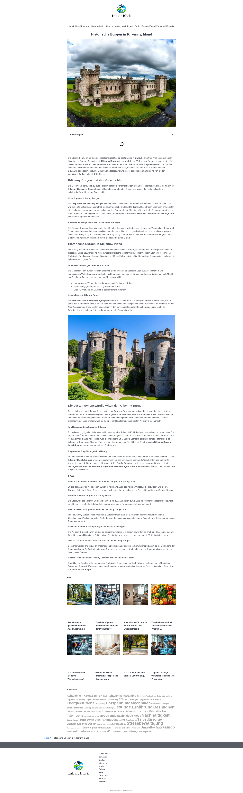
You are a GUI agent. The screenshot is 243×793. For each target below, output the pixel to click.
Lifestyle (109, 26)
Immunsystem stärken (118, 711)
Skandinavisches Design (81, 723)
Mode (117, 26)
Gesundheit (97, 26)
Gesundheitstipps (74, 712)
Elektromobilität (152, 699)
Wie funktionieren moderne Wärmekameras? (76, 675)
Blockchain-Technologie (146, 696)
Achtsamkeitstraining (122, 695)
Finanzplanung (91, 708)
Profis (137, 26)
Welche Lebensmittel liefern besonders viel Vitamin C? (162, 625)
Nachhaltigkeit (156, 715)
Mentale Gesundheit (91, 716)
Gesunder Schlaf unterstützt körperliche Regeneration (106, 675)
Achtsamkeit (75, 695)
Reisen (145, 26)
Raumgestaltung (113, 719)
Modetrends (107, 715)
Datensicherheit (164, 696)
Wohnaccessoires (96, 731)
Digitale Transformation (96, 700)
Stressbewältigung (145, 723)
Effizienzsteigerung (131, 699)
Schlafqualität (131, 720)
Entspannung (100, 704)
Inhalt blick (74, 26)
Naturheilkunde (72, 720)
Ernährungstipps (75, 708)
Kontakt (170, 26)
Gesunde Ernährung (133, 707)
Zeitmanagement (144, 732)
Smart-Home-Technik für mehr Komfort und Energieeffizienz (135, 625)
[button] (172, 134)
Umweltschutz (152, 727)
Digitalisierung (112, 700)
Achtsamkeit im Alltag (95, 696)
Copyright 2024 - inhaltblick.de (121, 790)
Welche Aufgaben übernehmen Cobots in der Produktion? (106, 625)
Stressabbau (119, 723)
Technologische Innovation (96, 727)
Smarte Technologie (104, 724)
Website (103, 781)
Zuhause (160, 26)
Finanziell (86, 26)
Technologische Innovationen (125, 728)
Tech (152, 26)
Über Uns (103, 775)
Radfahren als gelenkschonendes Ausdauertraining (77, 625)
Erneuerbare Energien (160, 704)
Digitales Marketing (76, 699)
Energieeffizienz (80, 703)
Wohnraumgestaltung (122, 731)
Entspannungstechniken (128, 703)
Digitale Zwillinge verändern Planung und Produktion (163, 675)
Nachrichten (127, 26)
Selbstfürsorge (149, 719)
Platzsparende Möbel (90, 719)
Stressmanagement (74, 728)
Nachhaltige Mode (129, 715)
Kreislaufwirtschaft (141, 712)
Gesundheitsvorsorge (92, 712)
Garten (102, 760)
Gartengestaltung (106, 708)
